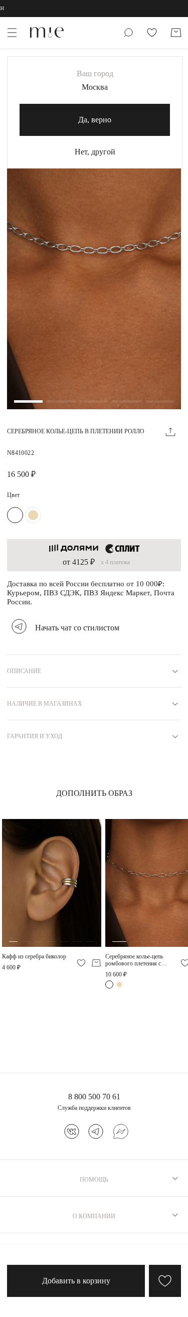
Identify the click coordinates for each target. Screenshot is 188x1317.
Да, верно (94, 119)
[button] (28, 402)
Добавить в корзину (76, 1280)
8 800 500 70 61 (94, 1096)
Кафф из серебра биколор (34, 956)
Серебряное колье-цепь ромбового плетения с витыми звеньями (134, 960)
